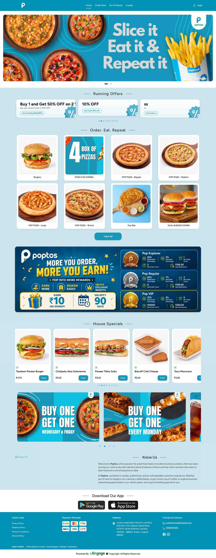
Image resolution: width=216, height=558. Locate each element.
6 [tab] (110, 121)
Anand (42, 546)
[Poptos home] (47, 5)
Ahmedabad (32, 546)
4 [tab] (105, 121)
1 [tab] (99, 121)
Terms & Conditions (20, 532)
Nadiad (63, 546)
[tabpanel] (46, 108)
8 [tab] (114, 121)
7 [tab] (112, 121)
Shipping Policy (18, 527)
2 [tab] (101, 121)
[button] (37, 158)
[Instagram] (168, 535)
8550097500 (172, 527)
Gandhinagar (52, 546)
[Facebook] (164, 535)
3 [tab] (103, 121)
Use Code (32, 113)
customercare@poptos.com (179, 523)
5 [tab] (108, 121)
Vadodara (72, 546)
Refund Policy (18, 536)
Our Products (116, 5)
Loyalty (129, 5)
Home (89, 5)
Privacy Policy (18, 523)
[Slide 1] (106, 84)
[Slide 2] (111, 84)
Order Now (100, 5)
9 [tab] (116, 121)
